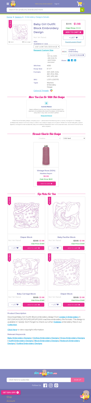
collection (12, 325)
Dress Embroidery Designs (72, 338)
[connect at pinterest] (56, 386)
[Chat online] (85, 396)
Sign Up (77, 380)
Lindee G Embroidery (69, 317)
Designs (18, 17)
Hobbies (57, 322)
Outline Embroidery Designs (29, 343)
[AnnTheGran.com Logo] (13, 4)
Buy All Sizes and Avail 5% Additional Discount (52, 59)
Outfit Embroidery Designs (21, 341)
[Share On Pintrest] (75, 61)
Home (9, 17)
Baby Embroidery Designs (20, 338)
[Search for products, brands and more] (82, 10)
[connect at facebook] (45, 386)
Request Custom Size (43, 50)
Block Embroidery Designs (47, 341)
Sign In (56, 4)
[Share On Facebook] (72, 61)
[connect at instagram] (51, 386)
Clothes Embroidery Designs (46, 338)
